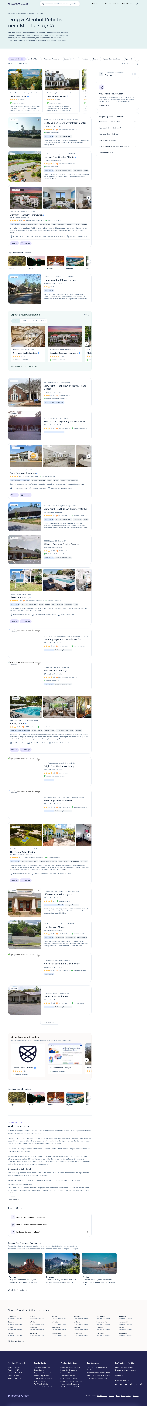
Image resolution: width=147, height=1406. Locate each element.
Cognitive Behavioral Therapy (44, 1373)
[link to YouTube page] (126, 1384)
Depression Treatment (68, 1370)
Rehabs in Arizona (14, 1378)
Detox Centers (39, 1370)
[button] (23, 64)
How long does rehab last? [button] (109, 134)
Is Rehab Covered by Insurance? (98, 1373)
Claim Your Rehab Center (124, 1367)
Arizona (12, 1277)
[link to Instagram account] (136, 1384)
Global (43, 321)
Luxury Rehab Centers (42, 1367)
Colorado (50, 1277)
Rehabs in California (15, 1370)
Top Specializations (68, 1363)
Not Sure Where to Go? (17, 1363)
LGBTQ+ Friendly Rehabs (43, 1378)
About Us (118, 1373)
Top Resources (93, 1363)
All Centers (12, 13)
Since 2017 (127, 97)
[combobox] (60, 3)
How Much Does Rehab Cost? (97, 1378)
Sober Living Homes (41, 1376)
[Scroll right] (137, 59)
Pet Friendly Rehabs (41, 1384)
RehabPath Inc (102, 1396)
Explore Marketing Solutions (125, 1370)
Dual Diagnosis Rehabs (68, 1378)
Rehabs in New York (15, 1373)
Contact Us (119, 1376)
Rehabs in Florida (14, 1367)
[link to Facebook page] (141, 1384)
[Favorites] (136, 4)
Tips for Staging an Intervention (98, 1375)
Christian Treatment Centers (70, 1387)
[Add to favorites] (38, 119)
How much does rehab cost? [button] (110, 128)
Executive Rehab (66, 1373)
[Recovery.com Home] (18, 4)
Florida (35, 321)
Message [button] (27, 243)
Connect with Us (122, 1380)
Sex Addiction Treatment (69, 1384)
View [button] (13, 243)
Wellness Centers (40, 1381)
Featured (16, 321)
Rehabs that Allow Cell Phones (45, 1387)
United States (22, 13)
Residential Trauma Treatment (71, 1381)
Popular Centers (40, 1363)
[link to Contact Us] (116, 1384)
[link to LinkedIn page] (121, 1384)
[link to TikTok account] (131, 1384)
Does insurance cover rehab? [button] (110, 122)
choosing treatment (43, 1141)
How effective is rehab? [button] (108, 140)
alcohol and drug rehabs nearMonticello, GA (25, 35)
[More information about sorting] (137, 63)
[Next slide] (85, 91)
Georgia (31, 13)
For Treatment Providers (125, 1363)
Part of (19, 217)
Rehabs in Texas (13, 1376)
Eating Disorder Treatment (70, 1367)
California (25, 321)
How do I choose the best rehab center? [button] (115, 146)
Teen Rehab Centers (67, 1376)
